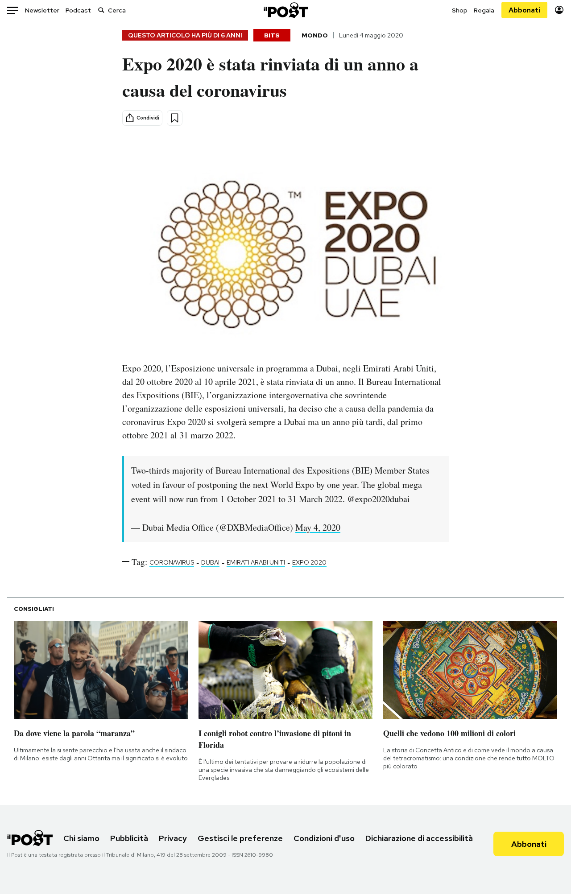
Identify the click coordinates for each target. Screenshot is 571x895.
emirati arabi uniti (256, 562)
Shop (460, 10)
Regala (484, 10)
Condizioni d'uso (324, 838)
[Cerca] (101, 10)
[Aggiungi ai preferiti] (174, 118)
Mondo (315, 35)
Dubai (210, 562)
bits (272, 35)
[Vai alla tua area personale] (559, 10)
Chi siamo (81, 838)
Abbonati (524, 10)
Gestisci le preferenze (240, 838)
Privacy (173, 838)
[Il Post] (285, 10)
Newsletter (42, 10)
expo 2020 (309, 562)
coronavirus (171, 562)
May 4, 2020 (317, 527)
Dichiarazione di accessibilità (419, 838)
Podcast (78, 10)
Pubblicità (129, 838)
